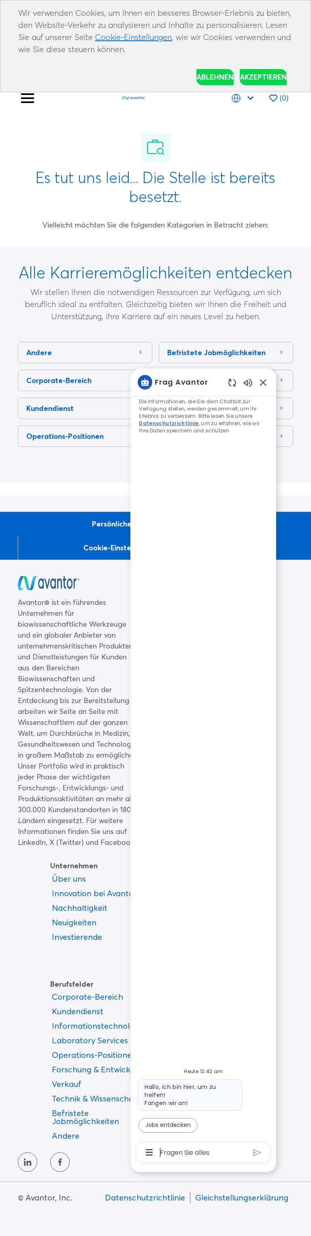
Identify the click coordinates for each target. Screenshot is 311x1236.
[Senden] (257, 1153)
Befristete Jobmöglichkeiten (85, 1117)
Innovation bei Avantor (94, 893)
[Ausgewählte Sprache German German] (244, 98)
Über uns (69, 879)
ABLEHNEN (215, 77)
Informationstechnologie (98, 1026)
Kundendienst (77, 1011)
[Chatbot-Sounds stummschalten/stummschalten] (248, 382)
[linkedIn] (27, 1162)
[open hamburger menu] (27, 98)
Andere (65, 1136)
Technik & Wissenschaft (96, 1098)
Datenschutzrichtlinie (145, 1197)
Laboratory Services (90, 1040)
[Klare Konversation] (232, 382)
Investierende (77, 937)
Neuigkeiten (74, 922)
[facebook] (60, 1162)
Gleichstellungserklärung (241, 1197)
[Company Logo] (134, 96)
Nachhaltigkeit (79, 908)
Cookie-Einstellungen (133, 37)
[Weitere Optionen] (149, 1152)
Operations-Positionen (94, 1055)
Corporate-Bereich (87, 997)
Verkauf (66, 1084)
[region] (203, 766)
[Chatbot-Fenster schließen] (263, 382)
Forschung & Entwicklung (99, 1069)
